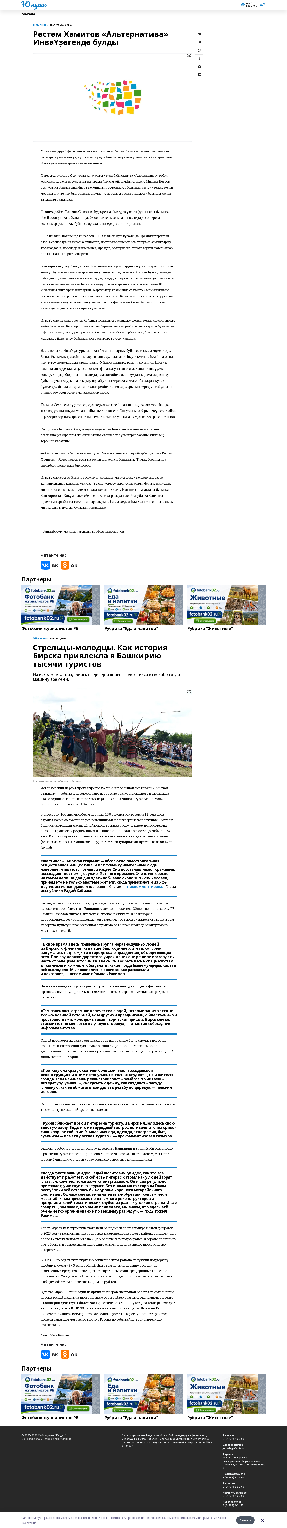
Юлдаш (33, 4)
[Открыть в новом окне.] (49, 565)
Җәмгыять (40, 25)
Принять (245, 1520)
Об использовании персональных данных (46, 1438)
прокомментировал (145, 886)
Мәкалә (28, 14)
